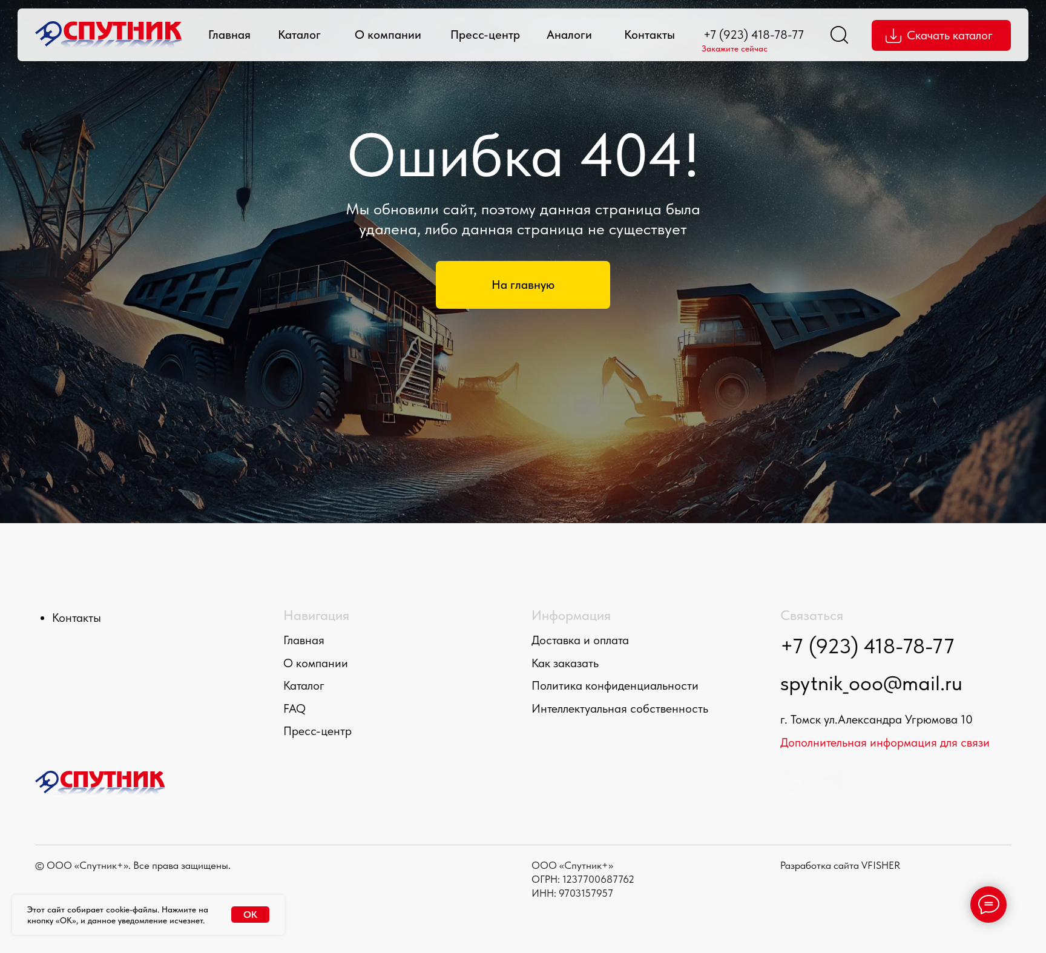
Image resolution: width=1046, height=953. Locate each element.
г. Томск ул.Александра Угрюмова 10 (876, 719)
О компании (388, 34)
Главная (229, 34)
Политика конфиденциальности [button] (615, 685)
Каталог (299, 34)
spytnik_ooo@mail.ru (871, 683)
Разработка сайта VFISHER (840, 865)
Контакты (649, 34)
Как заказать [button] (565, 663)
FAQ (294, 708)
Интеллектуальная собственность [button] (619, 708)
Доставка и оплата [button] (580, 640)
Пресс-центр (485, 34)
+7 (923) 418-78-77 (753, 34)
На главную (523, 284)
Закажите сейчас (735, 48)
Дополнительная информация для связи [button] (885, 742)
